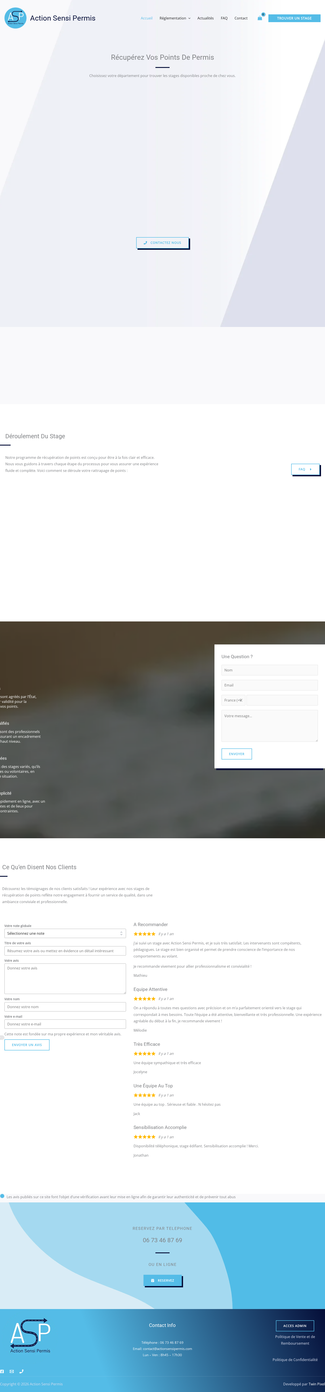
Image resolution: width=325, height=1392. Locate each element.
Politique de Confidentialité (295, 1359)
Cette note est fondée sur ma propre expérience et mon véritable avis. (62, 1034)
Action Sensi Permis (63, 18)
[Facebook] (2, 1371)
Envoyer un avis (27, 1045)
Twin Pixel (316, 1384)
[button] (188, 18)
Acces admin (295, 1326)
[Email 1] (12, 1371)
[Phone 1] (21, 1371)
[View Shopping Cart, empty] (260, 18)
